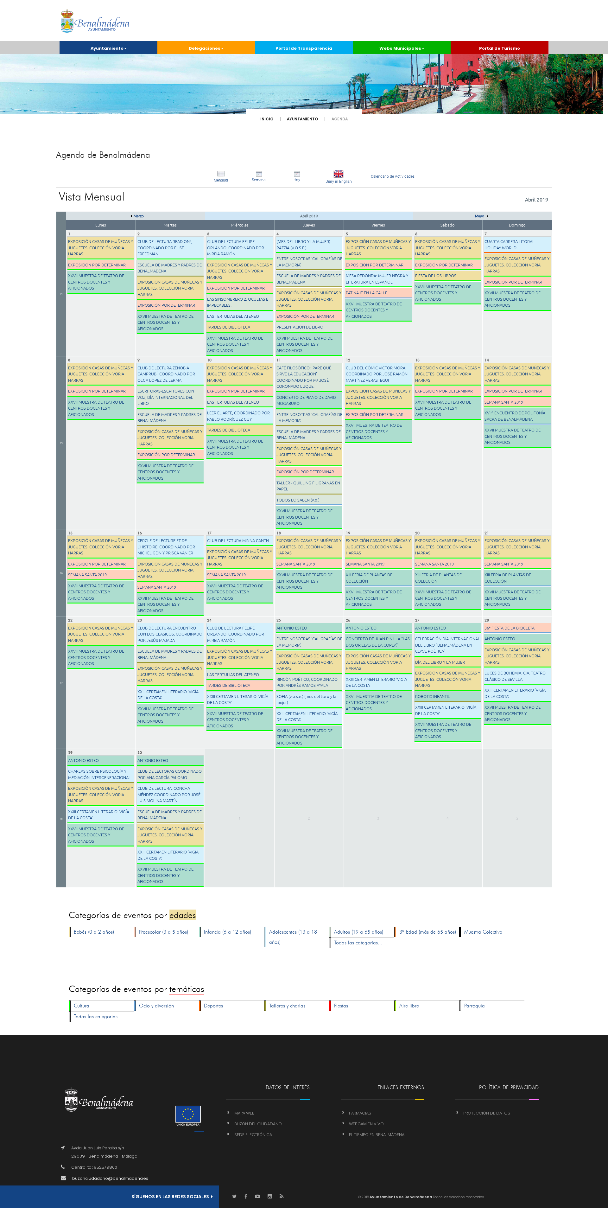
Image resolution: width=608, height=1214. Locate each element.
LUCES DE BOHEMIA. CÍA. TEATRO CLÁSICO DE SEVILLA (515, 676)
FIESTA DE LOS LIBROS (435, 275)
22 (70, 619)
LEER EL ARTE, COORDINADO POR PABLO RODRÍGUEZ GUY (238, 416)
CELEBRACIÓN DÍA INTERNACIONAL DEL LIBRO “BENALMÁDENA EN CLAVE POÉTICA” (447, 645)
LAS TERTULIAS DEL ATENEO (233, 316)
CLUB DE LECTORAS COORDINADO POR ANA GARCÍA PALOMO (169, 774)
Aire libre (409, 1006)
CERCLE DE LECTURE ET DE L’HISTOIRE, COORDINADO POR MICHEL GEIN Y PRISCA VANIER (166, 546)
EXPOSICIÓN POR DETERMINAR (97, 265)
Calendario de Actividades (393, 176)
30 (139, 752)
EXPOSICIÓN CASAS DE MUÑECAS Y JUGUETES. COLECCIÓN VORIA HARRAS (100, 247)
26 (348, 619)
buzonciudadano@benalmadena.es (110, 1178)
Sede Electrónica (253, 1135)
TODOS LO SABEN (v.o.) (298, 500)
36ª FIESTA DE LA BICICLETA (509, 628)
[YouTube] (257, 1197)
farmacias (360, 1113)
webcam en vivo (366, 1124)
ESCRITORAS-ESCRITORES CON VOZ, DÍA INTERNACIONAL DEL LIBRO (165, 397)
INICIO (266, 119)
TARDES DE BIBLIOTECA (228, 327)
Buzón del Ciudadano (258, 1124)
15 (61, 442)
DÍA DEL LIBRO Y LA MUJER (440, 662)
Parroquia (474, 1006)
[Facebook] (245, 1197)
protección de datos (486, 1113)
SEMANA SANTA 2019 (503, 402)
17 (209, 532)
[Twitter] (234, 1197)
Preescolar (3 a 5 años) (163, 932)
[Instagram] (270, 1197)
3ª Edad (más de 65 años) (427, 932)
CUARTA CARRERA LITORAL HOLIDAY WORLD (509, 244)
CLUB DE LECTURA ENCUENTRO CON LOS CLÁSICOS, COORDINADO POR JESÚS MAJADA (169, 634)
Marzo (139, 215)
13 (417, 359)
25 (278, 619)
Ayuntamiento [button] (107, 48)
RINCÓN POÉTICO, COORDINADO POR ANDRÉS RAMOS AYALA (307, 682)
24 (209, 619)
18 (278, 532)
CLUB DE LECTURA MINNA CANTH (238, 540)
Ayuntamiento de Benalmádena (400, 1196)
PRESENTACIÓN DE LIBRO (299, 327)
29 (70, 752)
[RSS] (282, 1197)
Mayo (480, 215)
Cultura (81, 1006)
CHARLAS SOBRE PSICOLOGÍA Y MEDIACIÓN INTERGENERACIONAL (99, 774)
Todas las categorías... (358, 943)
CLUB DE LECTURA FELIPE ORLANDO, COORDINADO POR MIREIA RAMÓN (235, 247)
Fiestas (341, 1006)
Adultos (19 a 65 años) (358, 932)
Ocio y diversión (156, 1006)
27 (417, 619)
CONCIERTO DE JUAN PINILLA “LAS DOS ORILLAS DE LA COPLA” (378, 642)
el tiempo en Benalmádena (376, 1135)
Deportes (213, 1006)
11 (278, 359)
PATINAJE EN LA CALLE (366, 293)
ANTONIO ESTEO (291, 628)
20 (417, 532)
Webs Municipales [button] (400, 48)
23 (139, 619)
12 (348, 359)
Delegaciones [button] (204, 48)
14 (61, 293)
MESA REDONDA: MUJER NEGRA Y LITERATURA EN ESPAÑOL (377, 278)
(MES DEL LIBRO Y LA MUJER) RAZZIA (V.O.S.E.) (303, 244)
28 (486, 619)
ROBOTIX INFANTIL (432, 696)
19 (348, 532)
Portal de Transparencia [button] (304, 48)
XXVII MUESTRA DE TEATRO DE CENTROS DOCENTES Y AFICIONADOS (96, 281)
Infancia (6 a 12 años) (227, 932)
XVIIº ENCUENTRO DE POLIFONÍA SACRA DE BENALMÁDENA (514, 416)
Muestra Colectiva (483, 932)
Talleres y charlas (287, 1006)
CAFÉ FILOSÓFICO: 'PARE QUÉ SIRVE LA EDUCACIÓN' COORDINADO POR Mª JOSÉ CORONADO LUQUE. (303, 377)
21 (486, 532)
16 (61, 572)
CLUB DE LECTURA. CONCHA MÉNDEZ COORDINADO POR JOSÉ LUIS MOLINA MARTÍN (168, 794)
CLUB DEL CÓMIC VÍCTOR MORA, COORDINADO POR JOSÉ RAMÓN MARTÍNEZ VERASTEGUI (377, 374)
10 (209, 359)
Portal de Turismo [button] (499, 48)
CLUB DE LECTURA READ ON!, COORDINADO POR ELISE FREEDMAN (164, 247)
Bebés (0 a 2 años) (94, 932)
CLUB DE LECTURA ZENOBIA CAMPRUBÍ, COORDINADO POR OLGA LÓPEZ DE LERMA (166, 374)
